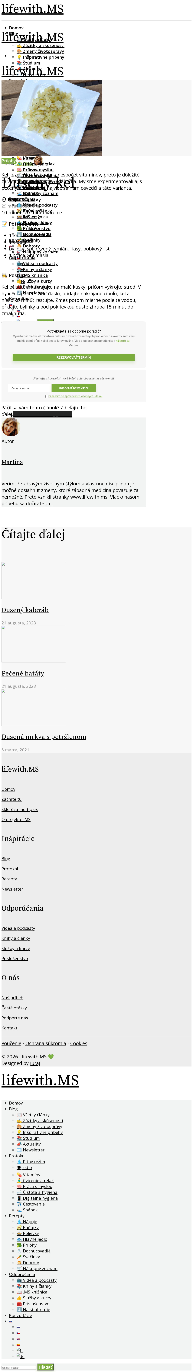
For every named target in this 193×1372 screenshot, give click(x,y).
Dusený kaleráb (25, 610)
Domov (16, 28)
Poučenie (11, 1043)
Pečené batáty (23, 673)
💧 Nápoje (27, 1221)
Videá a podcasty (18, 928)
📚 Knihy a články (34, 269)
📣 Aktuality (29, 1144)
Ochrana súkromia (45, 1043)
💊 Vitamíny (28, 1175)
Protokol (10, 869)
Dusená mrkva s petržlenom (44, 737)
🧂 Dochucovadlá (34, 234)
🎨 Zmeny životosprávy (40, 51)
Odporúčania (22, 1274)
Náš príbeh (12, 997)
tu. (48, 503)
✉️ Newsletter (30, 1150)
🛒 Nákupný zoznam (37, 1268)
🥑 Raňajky (28, 1227)
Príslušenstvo (15, 958)
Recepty (9, 879)
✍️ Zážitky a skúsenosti (40, 45)
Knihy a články (16, 938)
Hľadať (45, 1367)
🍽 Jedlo (24, 1167)
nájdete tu (122, 341)
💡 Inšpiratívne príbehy (40, 57)
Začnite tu (12, 799)
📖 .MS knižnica (32, 275)
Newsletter (12, 889)
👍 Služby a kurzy (34, 281)
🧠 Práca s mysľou (35, 170)
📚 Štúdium (28, 63)
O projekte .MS (16, 819)
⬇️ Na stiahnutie (33, 1309)
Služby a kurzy (16, 948)
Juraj (35, 1063)
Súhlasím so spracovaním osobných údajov (75, 396)
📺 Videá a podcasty (37, 263)
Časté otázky (14, 1008)
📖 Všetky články (33, 1115)
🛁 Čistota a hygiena (37, 1192)
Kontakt (9, 1028)
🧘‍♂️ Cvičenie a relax (35, 1180)
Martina (12, 462)
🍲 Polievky (28, 216)
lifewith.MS (33, 9)
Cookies (78, 1043)
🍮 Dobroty (28, 1263)
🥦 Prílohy (27, 228)
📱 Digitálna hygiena (37, 1198)
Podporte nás (15, 1018)
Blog (6, 858)
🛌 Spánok (27, 193)
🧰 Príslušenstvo (33, 1304)
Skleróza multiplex (20, 809)
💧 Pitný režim (31, 1161)
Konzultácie (20, 1315)
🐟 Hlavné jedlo (32, 1239)
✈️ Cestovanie (31, 1204)
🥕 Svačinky (29, 240)
